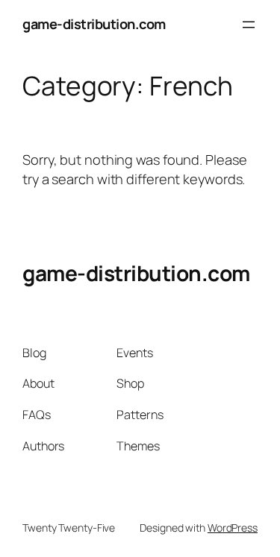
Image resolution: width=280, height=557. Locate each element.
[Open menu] (249, 25)
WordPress (233, 527)
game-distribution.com (94, 24)
